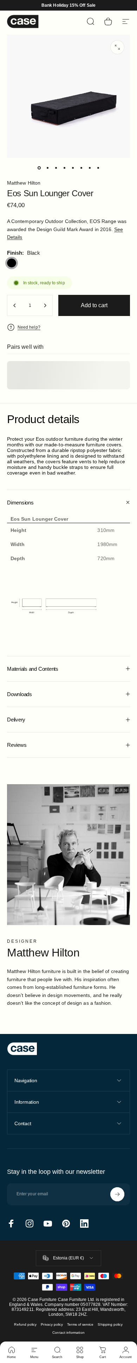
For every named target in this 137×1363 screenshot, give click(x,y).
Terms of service (80, 1324)
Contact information (68, 1332)
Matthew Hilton (23, 183)
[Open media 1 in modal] (117, 47)
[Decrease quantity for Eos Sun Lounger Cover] (14, 305)
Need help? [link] (29, 327)
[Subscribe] (117, 1194)
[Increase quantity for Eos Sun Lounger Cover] (45, 305)
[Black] (11, 263)
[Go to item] (39, 167)
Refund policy (25, 1324)
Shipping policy (110, 1324)
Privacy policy (52, 1324)
